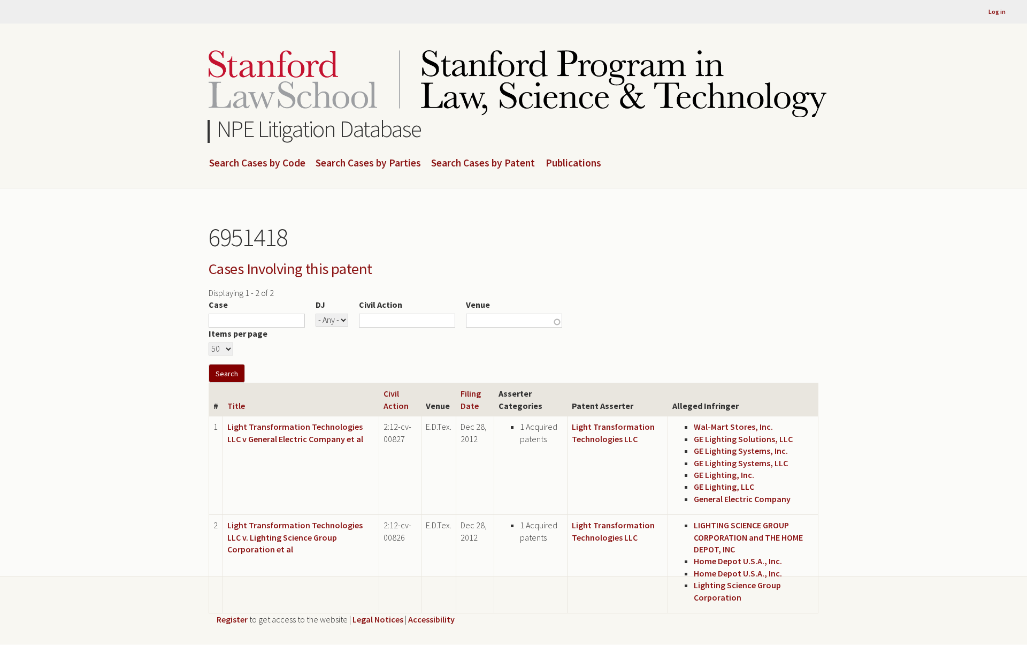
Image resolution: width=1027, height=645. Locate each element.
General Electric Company (742, 499)
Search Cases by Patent (483, 163)
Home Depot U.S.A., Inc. (738, 561)
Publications (573, 163)
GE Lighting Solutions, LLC (743, 439)
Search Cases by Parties (368, 163)
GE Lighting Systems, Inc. (741, 450)
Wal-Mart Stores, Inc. (733, 426)
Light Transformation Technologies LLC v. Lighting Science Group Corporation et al (295, 537)
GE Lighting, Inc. (724, 474)
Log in (997, 11)
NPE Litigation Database (319, 128)
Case (218, 304)
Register (232, 619)
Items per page (238, 333)
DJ (320, 304)
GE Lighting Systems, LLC (741, 463)
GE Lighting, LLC (724, 486)
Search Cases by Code (257, 163)
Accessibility (431, 619)
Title (236, 405)
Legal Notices (377, 619)
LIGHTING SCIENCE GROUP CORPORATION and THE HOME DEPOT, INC (748, 537)
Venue (478, 304)
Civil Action (380, 304)
